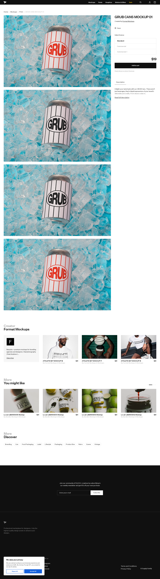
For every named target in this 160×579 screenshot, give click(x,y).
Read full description (122, 97)
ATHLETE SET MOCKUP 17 (92, 361)
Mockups (91, 2)
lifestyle (48, 444)
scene (88, 444)
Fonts (100, 2)
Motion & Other (120, 2)
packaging (58, 444)
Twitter (45, 566)
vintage (97, 444)
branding (8, 444)
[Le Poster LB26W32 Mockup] (99, 401)
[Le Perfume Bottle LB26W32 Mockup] (138, 401)
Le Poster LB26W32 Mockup (92, 415)
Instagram (46, 563)
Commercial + (122, 52)
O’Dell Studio (49, 417)
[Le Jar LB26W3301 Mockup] (21, 401)
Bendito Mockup (11, 417)
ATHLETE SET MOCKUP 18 (53, 361)
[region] (24, 566)
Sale (130, 2)
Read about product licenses (124, 71)
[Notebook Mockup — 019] (60, 401)
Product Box (70, 444)
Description (120, 82)
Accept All (33, 571)
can (16, 444)
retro (81, 444)
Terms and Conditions (129, 566)
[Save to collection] (74, 339)
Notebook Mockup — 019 (52, 415)
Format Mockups (128, 21)
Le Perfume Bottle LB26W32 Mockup (134, 415)
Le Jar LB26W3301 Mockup (14, 415)
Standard (120, 41)
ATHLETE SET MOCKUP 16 (131, 361)
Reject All (15, 571)
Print (21, 12)
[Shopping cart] (155, 2)
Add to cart (135, 65)
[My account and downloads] (150, 2)
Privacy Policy (126, 569)
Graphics (108, 2)
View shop (10, 358)
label (39, 444)
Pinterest (46, 569)
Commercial (121, 46)
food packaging (27, 444)
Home (6, 12)
